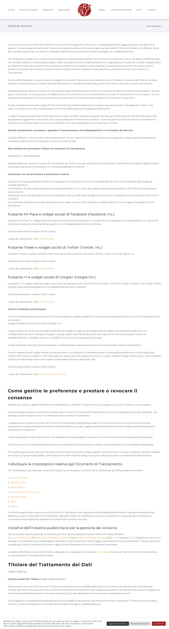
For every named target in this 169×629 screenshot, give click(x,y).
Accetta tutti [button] (158, 624)
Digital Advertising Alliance (91, 537)
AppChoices (102, 552)
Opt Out (61, 374)
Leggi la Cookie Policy (117, 624)
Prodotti (48, 10)
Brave (14, 501)
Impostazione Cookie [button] (139, 624)
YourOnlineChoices (21, 537)
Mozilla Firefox (18, 482)
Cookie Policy (156, 26)
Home (11, 10)
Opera (14, 506)
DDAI (132, 537)
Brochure (64, 10)
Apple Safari (17, 487)
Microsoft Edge (19, 497)
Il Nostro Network (121, 10)
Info (139, 10)
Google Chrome (19, 478)
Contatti (152, 10)
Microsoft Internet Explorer (25, 492)
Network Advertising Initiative (52, 537)
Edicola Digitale (29, 10)
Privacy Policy (47, 239)
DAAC (116, 537)
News (102, 10)
